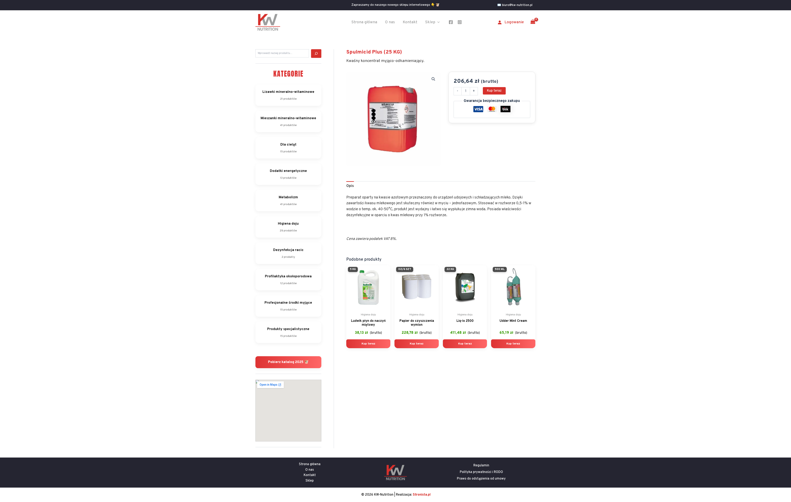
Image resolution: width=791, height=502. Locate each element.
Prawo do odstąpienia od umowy (481, 479)
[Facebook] (451, 22)
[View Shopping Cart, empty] (533, 22)
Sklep (430, 22)
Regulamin (481, 465)
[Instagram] (460, 22)
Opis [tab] (350, 186)
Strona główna (364, 22)
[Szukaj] (316, 53)
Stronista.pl (422, 495)
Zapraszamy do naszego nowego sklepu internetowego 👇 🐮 (395, 5)
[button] (516, 5)
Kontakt (410, 22)
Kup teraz (494, 91)
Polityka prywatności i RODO (481, 472)
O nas (390, 22)
